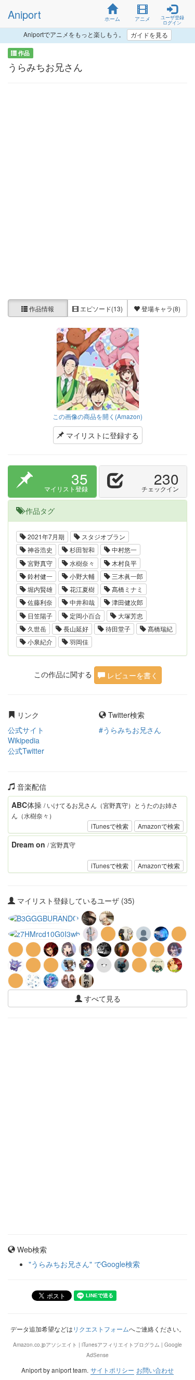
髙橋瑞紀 (159, 628)
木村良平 (123, 563)
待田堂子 (117, 628)
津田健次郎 (126, 602)
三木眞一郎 (126, 576)
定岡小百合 (84, 615)
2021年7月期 (45, 536)
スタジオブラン (102, 536)
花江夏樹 (81, 589)
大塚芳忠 (129, 615)
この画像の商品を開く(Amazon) (97, 416)
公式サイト (26, 730)
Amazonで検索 (159, 825)
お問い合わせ (155, 1369)
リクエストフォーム (101, 1328)
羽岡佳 (78, 641)
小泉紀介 (39, 641)
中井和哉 (81, 602)
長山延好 (75, 628)
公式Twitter (26, 750)
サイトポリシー (112, 1369)
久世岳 (36, 628)
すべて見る (101, 998)
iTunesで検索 (109, 825)
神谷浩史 (39, 549)
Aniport (24, 14)
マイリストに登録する (101, 435)
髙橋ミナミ (126, 589)
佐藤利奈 (39, 602)
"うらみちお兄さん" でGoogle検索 (84, 1264)
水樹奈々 (81, 563)
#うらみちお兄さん (130, 730)
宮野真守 (39, 563)
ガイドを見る (149, 34)
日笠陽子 (39, 615)
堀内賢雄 (39, 589)
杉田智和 (81, 549)
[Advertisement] (97, 191)
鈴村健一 (39, 576)
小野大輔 (81, 576)
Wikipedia (24, 740)
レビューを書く (131, 675)
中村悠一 (123, 549)
